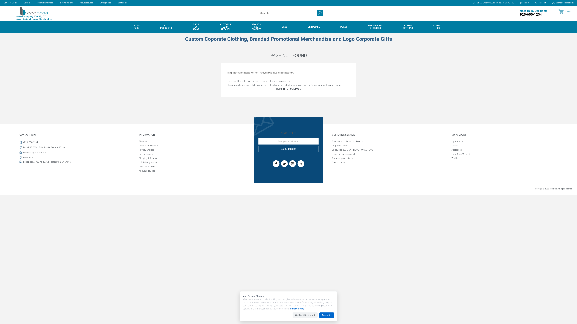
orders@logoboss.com (34, 152)
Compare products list (565, 3)
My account (457, 141)
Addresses (457, 150)
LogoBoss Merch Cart (462, 154)
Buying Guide (105, 3)
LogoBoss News (340, 145)
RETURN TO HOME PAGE (288, 89)
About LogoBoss (86, 3)
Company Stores (10, 3)
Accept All (326, 315)
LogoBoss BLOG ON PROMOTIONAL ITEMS (352, 150)
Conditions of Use (147, 166)
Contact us (122, 3)
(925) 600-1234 (30, 142)
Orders (455, 145)
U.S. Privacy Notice (148, 162)
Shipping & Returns (148, 158)
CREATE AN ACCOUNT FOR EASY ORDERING (495, 3)
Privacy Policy (297, 308)
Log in (526, 3)
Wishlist (455, 158)
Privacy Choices (146, 150)
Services (27, 3)
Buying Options (66, 3)
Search (320, 13)
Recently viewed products (344, 154)
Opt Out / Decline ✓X (305, 315)
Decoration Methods (45, 3)
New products (338, 162)
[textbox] (284, 13)
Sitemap (143, 141)
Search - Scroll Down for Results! (347, 141)
